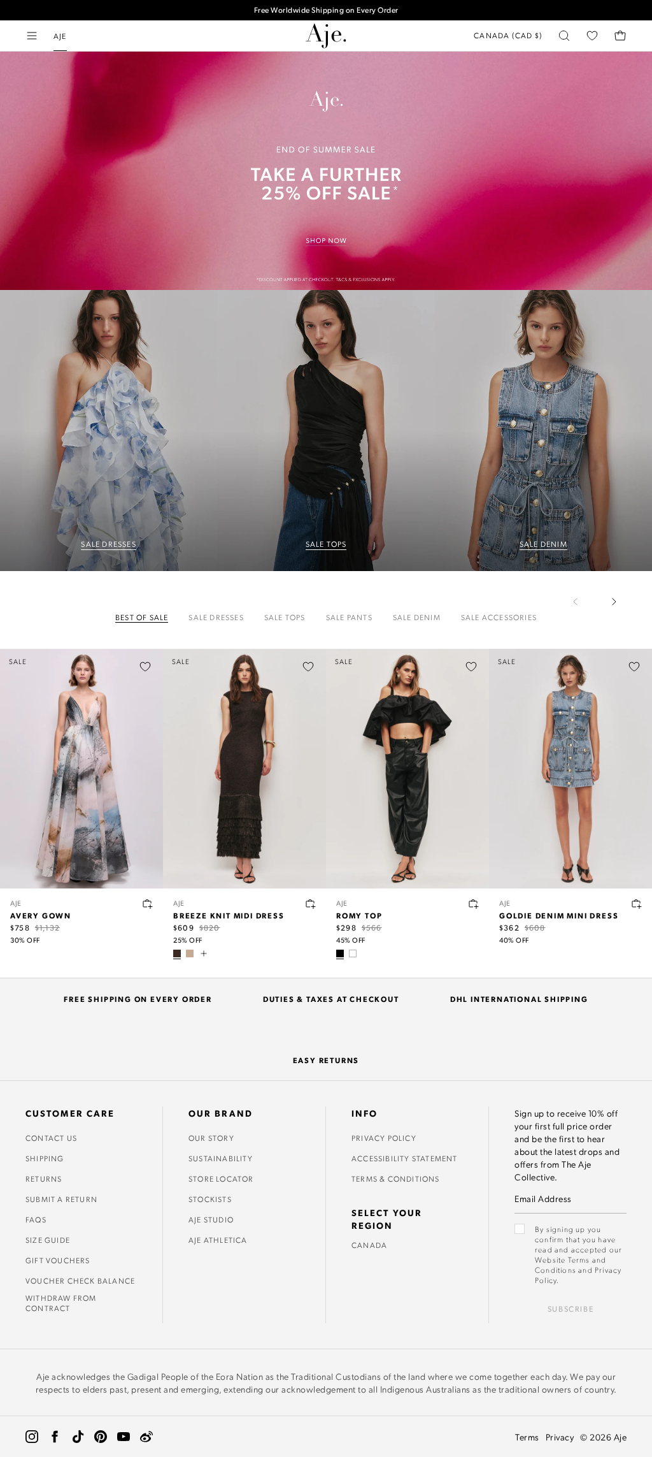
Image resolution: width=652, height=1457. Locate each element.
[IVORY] (353, 953)
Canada (369, 1245)
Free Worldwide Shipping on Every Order (326, 10)
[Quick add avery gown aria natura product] (148, 904)
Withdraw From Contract (61, 1303)
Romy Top (359, 915)
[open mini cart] (620, 35)
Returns (43, 1178)
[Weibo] (146, 1436)
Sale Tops (285, 617)
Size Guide (47, 1240)
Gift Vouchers (57, 1260)
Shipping (44, 1158)
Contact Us (51, 1138)
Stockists (210, 1199)
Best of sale (141, 617)
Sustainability (220, 1158)
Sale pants (349, 617)
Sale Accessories (499, 617)
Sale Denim (417, 617)
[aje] (326, 35)
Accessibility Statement (404, 1158)
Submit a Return (61, 1199)
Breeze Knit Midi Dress (229, 915)
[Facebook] (54, 1436)
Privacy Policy (383, 1138)
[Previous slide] (583, 601)
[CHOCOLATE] (177, 953)
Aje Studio (211, 1219)
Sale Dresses (215, 617)
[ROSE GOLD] (190, 953)
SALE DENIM (543, 544)
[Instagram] (31, 1436)
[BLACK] (340, 953)
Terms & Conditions (395, 1178)
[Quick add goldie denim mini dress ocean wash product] (637, 904)
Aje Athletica (218, 1240)
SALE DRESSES (108, 544)
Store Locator (221, 1178)
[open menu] (31, 35)
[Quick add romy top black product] (474, 904)
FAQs (35, 1219)
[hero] (108, 430)
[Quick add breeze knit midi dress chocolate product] (311, 904)
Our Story (211, 1138)
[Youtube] (123, 1436)
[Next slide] (614, 601)
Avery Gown (40, 915)
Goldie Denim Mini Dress (558, 915)
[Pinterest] (100, 1436)
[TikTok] (77, 1436)
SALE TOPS (326, 544)
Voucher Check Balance (80, 1280)
